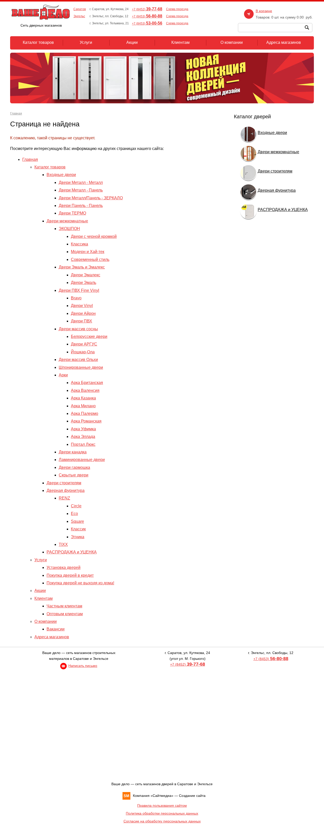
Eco (74, 513)
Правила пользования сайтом (162, 805)
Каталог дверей (252, 116)
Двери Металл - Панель (81, 190)
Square (77, 521)
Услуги (40, 560)
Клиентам (43, 598)
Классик (78, 529)
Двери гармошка (74, 467)
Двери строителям (64, 483)
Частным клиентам (64, 606)
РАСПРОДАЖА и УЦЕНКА (72, 552)
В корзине (264, 11)
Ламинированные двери (82, 459)
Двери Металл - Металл (81, 182)
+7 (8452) (147, 9)
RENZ (64, 498)
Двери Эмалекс (85, 275)
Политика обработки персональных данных (162, 813)
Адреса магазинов (51, 637)
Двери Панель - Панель (81, 205)
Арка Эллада (83, 436)
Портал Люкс (83, 444)
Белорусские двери (89, 336)
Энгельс (79, 16)
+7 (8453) (147, 16)
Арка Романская (86, 421)
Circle (76, 506)
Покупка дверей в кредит (70, 575)
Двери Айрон (83, 313)
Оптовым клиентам (65, 614)
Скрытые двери (73, 475)
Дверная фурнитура (66, 490)
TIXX (63, 544)
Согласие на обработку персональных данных (162, 821)
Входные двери (61, 174)
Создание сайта (192, 796)
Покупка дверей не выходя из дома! (80, 583)
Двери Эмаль (83, 282)
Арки (63, 375)
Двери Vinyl (82, 305)
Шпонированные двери (81, 367)
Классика (79, 244)
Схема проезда (177, 9)
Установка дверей (63, 567)
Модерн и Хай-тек (87, 251)
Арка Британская (87, 382)
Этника (77, 537)
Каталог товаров (50, 167)
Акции (40, 590)
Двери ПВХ (81, 321)
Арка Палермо (84, 413)
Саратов (79, 9)
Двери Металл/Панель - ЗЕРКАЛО (91, 198)
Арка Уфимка (83, 429)
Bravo (76, 298)
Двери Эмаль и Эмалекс (82, 267)
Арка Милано (83, 406)
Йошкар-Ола (83, 352)
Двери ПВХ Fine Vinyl (79, 290)
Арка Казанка (83, 398)
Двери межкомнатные (67, 221)
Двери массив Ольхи (78, 359)
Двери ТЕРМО (72, 213)
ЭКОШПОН (69, 228)
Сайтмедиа (162, 796)
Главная (16, 113)
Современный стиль (90, 259)
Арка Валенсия (85, 390)
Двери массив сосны (78, 329)
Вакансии (56, 629)
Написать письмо (82, 666)
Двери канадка (73, 452)
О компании (45, 621)
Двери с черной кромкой (94, 236)
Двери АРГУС (84, 344)
